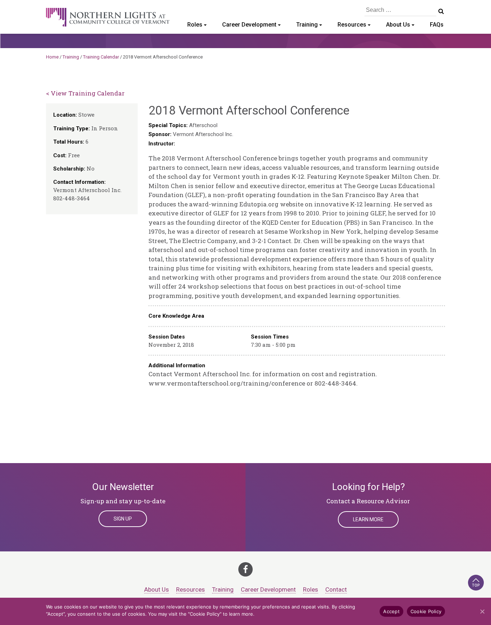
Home (52, 57)
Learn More (368, 519)
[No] (482, 611)
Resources (352, 24)
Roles (194, 24)
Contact (336, 589)
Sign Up (123, 519)
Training (307, 24)
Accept (391, 611)
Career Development (249, 24)
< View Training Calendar (85, 93)
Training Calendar (101, 57)
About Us (398, 24)
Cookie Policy (425, 611)
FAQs (437, 24)
